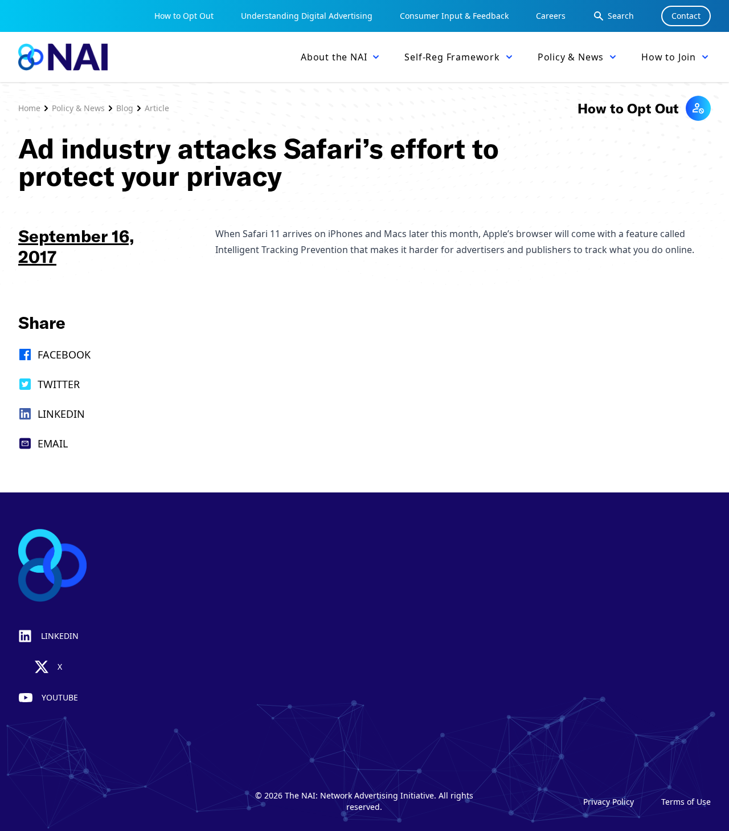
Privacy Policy (608, 801)
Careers (551, 15)
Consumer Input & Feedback (454, 15)
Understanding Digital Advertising (306, 15)
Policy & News (78, 108)
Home (29, 108)
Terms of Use (686, 801)
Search (621, 15)
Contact (686, 15)
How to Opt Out (184, 15)
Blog (124, 108)
